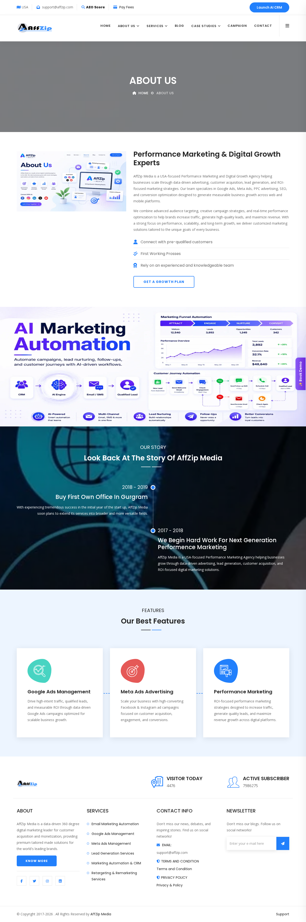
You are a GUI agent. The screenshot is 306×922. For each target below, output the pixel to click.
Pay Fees (126, 7)
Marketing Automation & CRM (116, 863)
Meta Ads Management (111, 843)
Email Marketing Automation (115, 824)
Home (105, 25)
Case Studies (203, 26)
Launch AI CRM (269, 7)
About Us (126, 26)
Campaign (237, 25)
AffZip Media (100, 914)
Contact (263, 25)
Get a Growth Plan (163, 281)
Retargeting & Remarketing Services (114, 876)
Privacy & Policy (170, 885)
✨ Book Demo (300, 373)
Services (155, 26)
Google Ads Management (113, 833)
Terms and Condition (174, 869)
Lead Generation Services (113, 853)
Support (282, 914)
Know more (37, 861)
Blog (179, 25)
